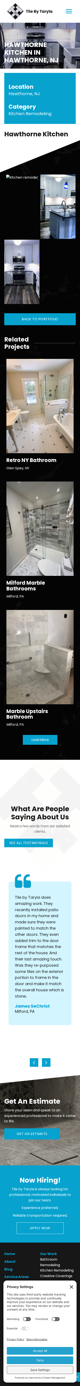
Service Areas (16, 1276)
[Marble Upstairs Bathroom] (40, 656)
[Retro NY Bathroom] (40, 405)
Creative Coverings (56, 1275)
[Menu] (69, 11)
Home (9, 1253)
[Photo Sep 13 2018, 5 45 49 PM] (21, 272)
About (10, 1261)
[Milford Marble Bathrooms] (40, 528)
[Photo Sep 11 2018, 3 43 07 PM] (21, 207)
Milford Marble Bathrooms (25, 585)
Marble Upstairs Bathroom (27, 714)
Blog (8, 1269)
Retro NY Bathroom (31, 460)
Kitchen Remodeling (57, 1270)
